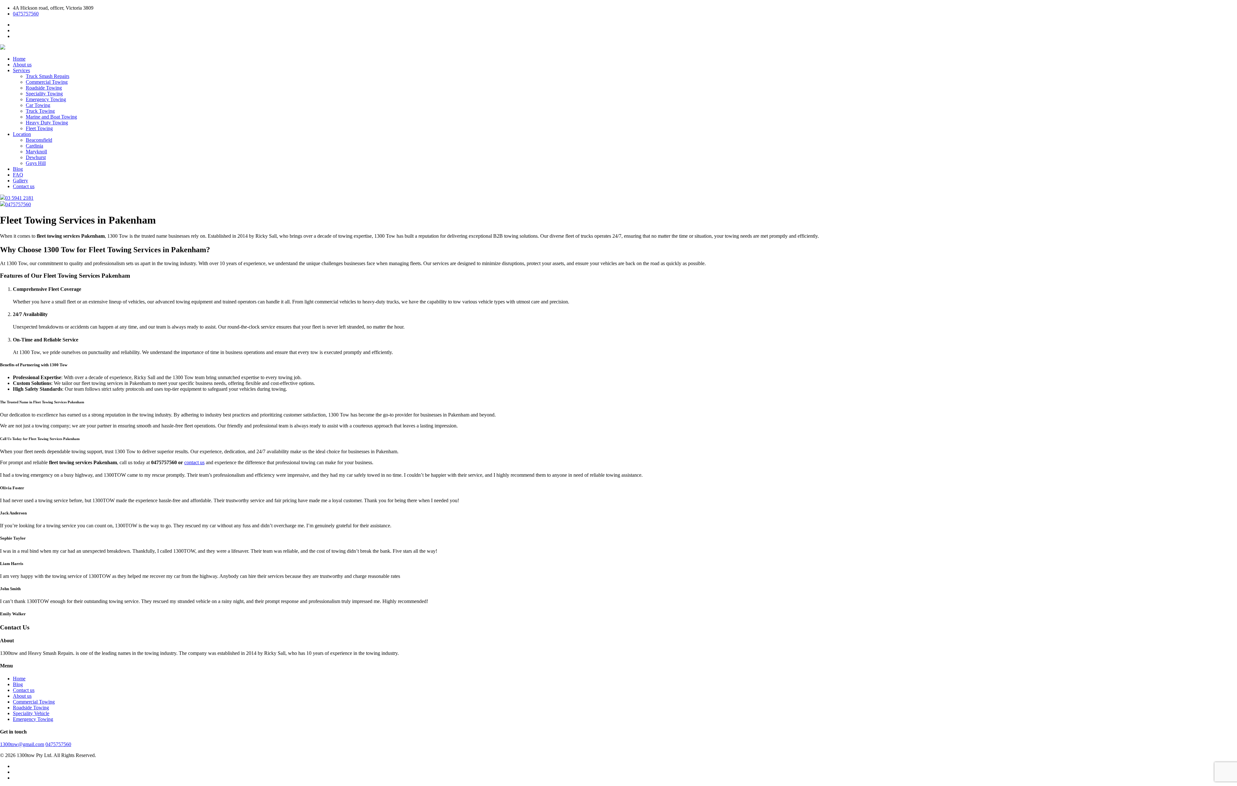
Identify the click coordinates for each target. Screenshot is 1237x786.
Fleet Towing (39, 128)
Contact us (23, 186)
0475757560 (26, 13)
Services (21, 70)
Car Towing (38, 105)
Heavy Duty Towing (47, 122)
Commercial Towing (47, 82)
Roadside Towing (44, 88)
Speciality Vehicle (31, 713)
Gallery (20, 180)
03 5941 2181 (19, 198)
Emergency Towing (46, 99)
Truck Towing (40, 111)
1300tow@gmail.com (22, 744)
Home (19, 59)
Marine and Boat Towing (51, 117)
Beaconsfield (39, 140)
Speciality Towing (44, 93)
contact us (194, 462)
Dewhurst (36, 157)
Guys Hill (36, 163)
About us (22, 64)
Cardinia (34, 146)
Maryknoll (36, 151)
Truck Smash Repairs (47, 76)
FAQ (18, 174)
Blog (18, 169)
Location (22, 134)
